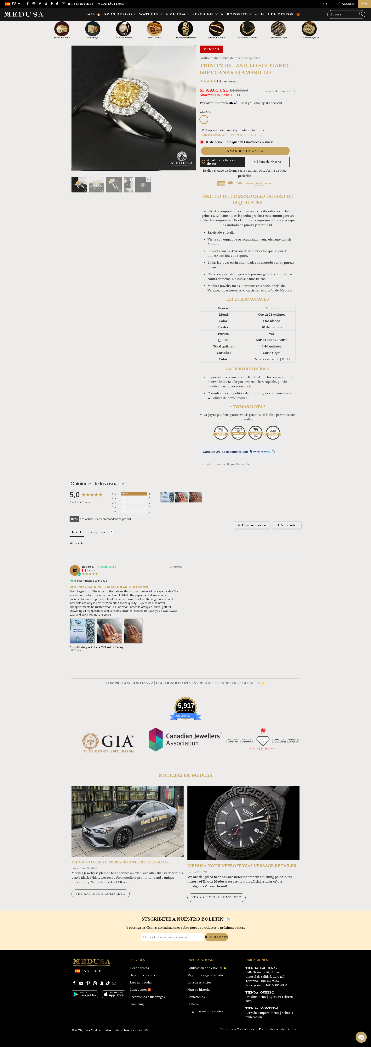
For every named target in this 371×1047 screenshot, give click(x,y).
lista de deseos (139, 968)
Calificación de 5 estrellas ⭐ (206, 968)
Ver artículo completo (101, 893)
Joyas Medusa (92, 1030)
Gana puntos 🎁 (140, 989)
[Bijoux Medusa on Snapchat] (51, 3)
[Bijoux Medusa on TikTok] (57, 3)
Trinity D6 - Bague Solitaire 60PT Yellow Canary (96, 647)
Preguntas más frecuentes (205, 1011)
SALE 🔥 (93, 14)
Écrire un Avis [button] (289, 525)
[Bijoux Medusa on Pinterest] (39, 3)
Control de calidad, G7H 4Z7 (265, 976)
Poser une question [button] (254, 525)
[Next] (192, 108)
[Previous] (75, 108)
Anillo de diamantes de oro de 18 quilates (230, 58)
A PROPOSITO (235, 14)
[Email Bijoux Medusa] (63, 3)
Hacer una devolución (144, 975)
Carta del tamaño (279, 91)
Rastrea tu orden (140, 982)
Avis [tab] (74, 532)
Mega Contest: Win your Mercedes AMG (119, 862)
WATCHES (149, 14)
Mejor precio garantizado (205, 975)
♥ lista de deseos (274, 14)
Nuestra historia (198, 989)
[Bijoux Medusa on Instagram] (45, 3)
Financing (136, 1004)
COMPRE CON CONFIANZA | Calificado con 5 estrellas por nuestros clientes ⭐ (185, 683)
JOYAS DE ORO (118, 14)
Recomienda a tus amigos (147, 997)
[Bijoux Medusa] (31, 14)
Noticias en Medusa (186, 775)
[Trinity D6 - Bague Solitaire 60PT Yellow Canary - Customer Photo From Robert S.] (167, 497)
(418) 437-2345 (269, 981)
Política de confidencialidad (278, 1029)
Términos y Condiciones (237, 1029)
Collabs (192, 1004)
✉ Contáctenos (111, 3)
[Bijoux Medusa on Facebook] (27, 3)
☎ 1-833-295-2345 (80, 3)
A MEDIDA (176, 14)
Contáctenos (196, 997)
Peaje (249, 985)
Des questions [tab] (99, 532)
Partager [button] (79, 650)
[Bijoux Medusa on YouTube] (33, 3)
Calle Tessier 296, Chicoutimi (265, 972)
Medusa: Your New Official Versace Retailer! (242, 866)
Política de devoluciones (229, 398)
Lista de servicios (199, 982)
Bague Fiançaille (238, 464)
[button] (361, 1037)
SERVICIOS (203, 14)
